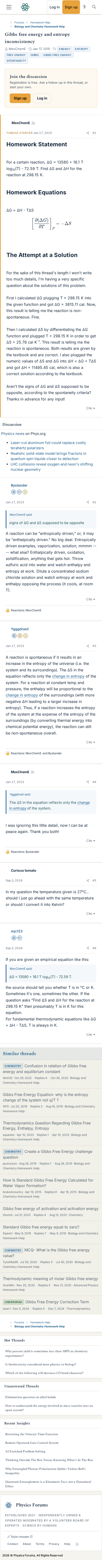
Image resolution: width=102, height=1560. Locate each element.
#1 (94, 133)
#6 (94, 948)
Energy (64, 49)
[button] (88, 133)
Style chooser (19, 1536)
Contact (12, 1544)
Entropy (81, 49)
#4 (94, 782)
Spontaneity (16, 60)
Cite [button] (89, 408)
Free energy (16, 55)
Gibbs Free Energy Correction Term (57, 1301)
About (27, 1544)
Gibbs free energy (57, 55)
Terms (40, 1544)
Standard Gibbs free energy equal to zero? (41, 1227)
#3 (94, 646)
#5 (94, 880)
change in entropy (68, 676)
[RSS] (77, 1544)
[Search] (94, 7)
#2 (94, 502)
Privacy (54, 1544)
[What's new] (84, 7)
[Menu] (8, 7)
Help (67, 1544)
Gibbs (35, 55)
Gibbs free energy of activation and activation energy (50, 1208)
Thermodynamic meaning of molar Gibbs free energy (50, 1278)
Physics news (12, 433)
